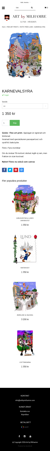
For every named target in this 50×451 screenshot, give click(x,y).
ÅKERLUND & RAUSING (25, 315)
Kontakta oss (25, 411)
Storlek (4, 102)
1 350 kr (25, 225)
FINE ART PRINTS (13, 27)
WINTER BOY (25, 268)
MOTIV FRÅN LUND (27, 27)
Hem (4, 27)
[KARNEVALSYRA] (25, 58)
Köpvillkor (25, 414)
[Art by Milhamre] (25, 18)
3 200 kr (25, 319)
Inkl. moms (25, 2)
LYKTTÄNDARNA (25, 362)
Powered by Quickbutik (25, 446)
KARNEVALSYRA (40, 27)
